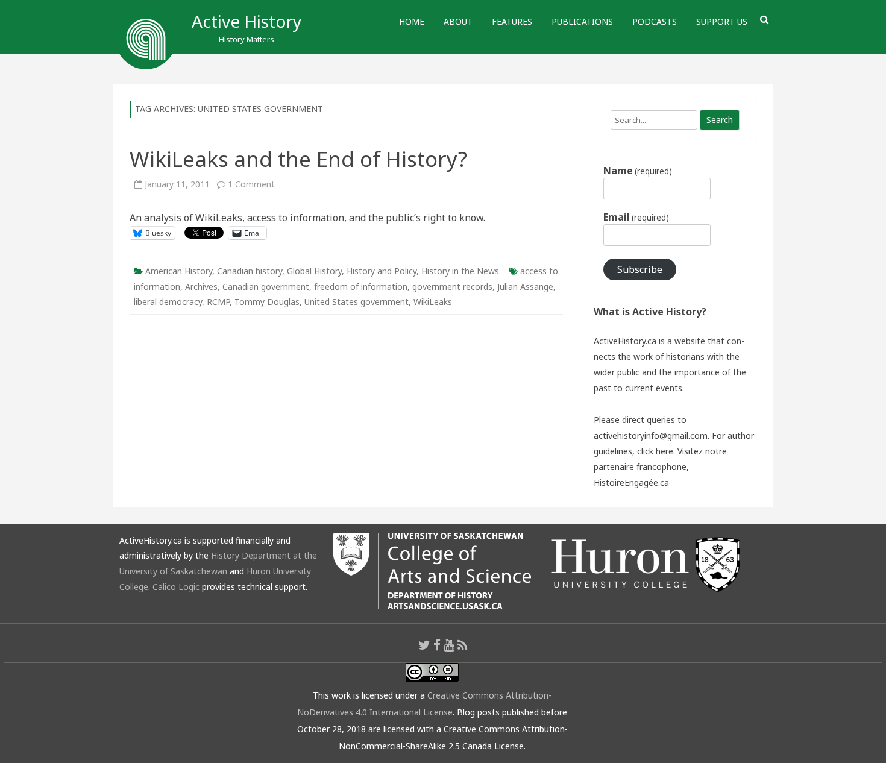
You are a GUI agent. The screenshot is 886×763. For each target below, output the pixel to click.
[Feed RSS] (462, 644)
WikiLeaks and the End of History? (298, 159)
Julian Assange (525, 286)
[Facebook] (437, 644)
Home (411, 21)
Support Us (721, 21)
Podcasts (654, 21)
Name (637, 170)
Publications (582, 21)
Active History (246, 21)
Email (636, 217)
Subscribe (639, 269)
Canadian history (249, 271)
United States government (356, 301)
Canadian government (265, 286)
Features (512, 21)
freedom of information (360, 286)
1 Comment (251, 184)
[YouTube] (449, 644)
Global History (314, 271)
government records (452, 286)
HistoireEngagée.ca (631, 482)
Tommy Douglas (267, 301)
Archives (201, 286)
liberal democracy (168, 301)
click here (655, 451)
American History (178, 271)
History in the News (460, 271)
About (458, 21)
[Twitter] (424, 644)
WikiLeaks (432, 301)
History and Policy (381, 271)
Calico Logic (176, 586)
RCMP (218, 301)
